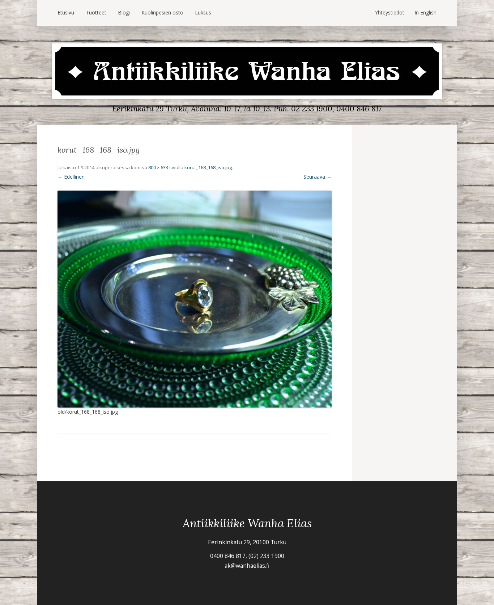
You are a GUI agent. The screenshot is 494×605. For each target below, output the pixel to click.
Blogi (124, 12)
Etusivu (66, 12)
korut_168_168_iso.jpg (208, 167)
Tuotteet (96, 12)
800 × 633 (158, 167)
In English (425, 12)
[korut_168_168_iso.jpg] (195, 299)
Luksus (203, 12)
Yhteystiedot (389, 12)
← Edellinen (71, 176)
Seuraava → (317, 176)
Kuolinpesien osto (162, 12)
